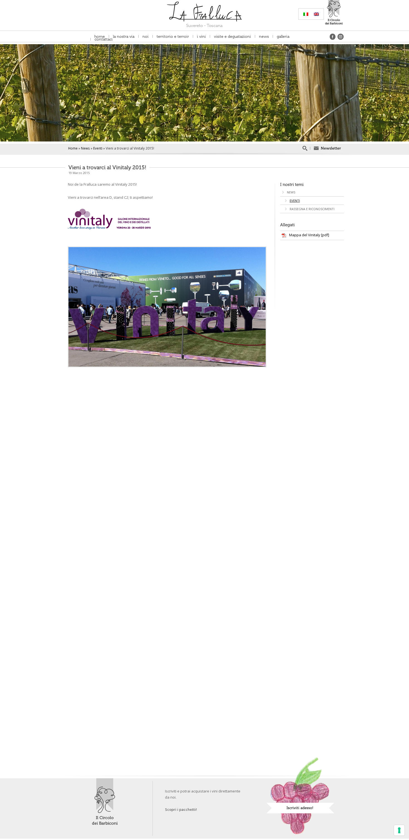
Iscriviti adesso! (300, 808)
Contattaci (104, 39)
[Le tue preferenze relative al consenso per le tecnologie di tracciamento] (399, 830)
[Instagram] (340, 36)
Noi (145, 36)
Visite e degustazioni (232, 36)
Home (99, 36)
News (264, 36)
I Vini (201, 36)
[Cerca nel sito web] (304, 148)
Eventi (97, 148)
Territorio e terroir (173, 36)
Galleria (283, 36)
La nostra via (123, 36)
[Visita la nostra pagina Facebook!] (332, 36)
